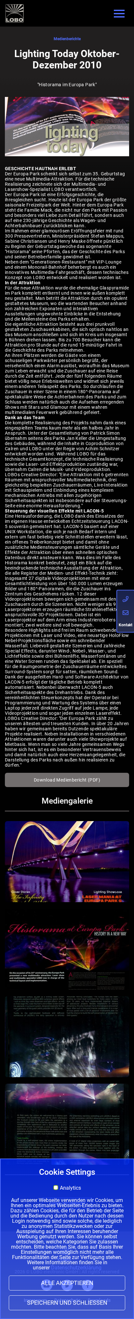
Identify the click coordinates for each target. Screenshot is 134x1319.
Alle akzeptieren (67, 1283)
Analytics (70, 1188)
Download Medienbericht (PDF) (67, 780)
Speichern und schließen (67, 1303)
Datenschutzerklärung (76, 1268)
